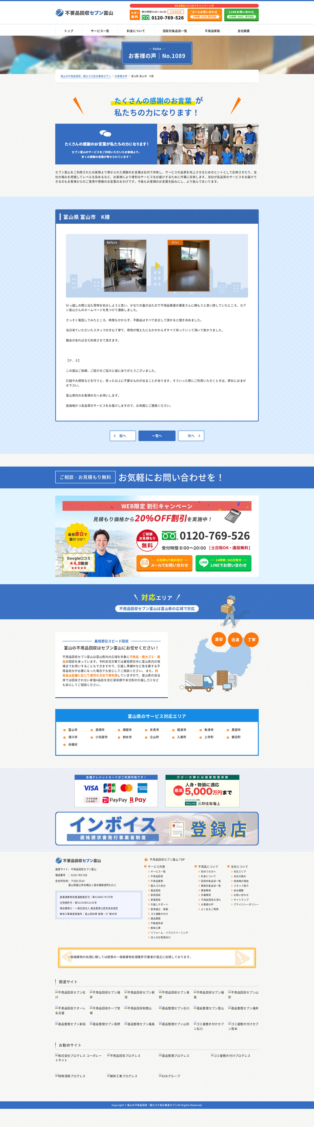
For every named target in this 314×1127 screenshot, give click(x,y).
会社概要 (244, 31)
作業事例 (206, 895)
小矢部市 (102, 737)
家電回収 (156, 899)
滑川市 (72, 737)
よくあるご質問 (210, 909)
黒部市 (236, 729)
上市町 (209, 737)
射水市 (127, 737)
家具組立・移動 (159, 909)
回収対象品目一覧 (175, 31)
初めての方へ (208, 871)
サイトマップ (241, 899)
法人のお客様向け (161, 937)
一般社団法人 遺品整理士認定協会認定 (96, 908)
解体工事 (156, 927)
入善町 (181, 737)
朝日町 (236, 737)
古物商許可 (66, 902)
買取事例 (206, 890)
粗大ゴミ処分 (158, 885)
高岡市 (100, 729)
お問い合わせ (241, 895)
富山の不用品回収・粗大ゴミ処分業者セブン (152, 1105)
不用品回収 (157, 876)
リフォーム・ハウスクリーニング (169, 932)
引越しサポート (159, 904)
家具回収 (156, 895)
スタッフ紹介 (241, 885)
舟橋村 (72, 744)
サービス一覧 (100, 31)
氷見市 (154, 729)
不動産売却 (157, 923)
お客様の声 (207, 904)
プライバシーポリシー (246, 904)
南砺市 (127, 729)
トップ (68, 31)
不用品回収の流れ (211, 899)
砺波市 (181, 729)
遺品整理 (156, 918)
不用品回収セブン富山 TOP (167, 859)
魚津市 (209, 729)
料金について (136, 31)
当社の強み (240, 876)
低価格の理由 (241, 881)
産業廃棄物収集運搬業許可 (75, 897)
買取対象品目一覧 (211, 885)
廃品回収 (156, 890)
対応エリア (240, 871)
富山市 (72, 729)
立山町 (154, 737)
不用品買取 (212, 31)
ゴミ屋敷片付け (159, 913)
